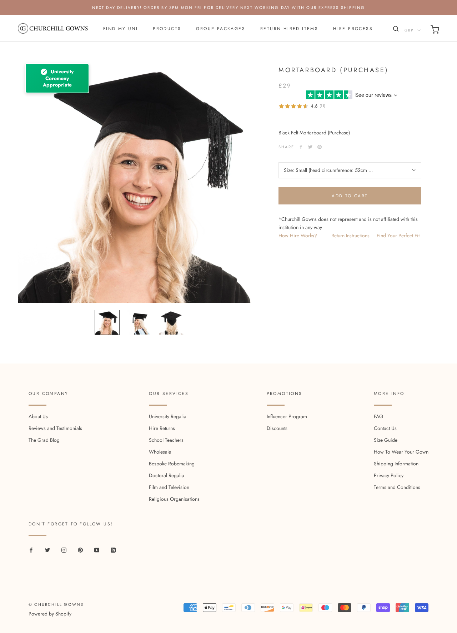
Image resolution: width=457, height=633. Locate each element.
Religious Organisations (174, 499)
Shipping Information (396, 463)
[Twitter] (310, 147)
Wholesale (160, 451)
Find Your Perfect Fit (398, 235)
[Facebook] (301, 147)
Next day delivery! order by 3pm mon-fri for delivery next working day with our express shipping (228, 7)
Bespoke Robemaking (172, 463)
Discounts (277, 428)
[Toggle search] (395, 30)
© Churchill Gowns (56, 604)
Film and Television (169, 487)
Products (167, 28)
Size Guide (385, 440)
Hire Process (353, 28)
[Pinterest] (319, 147)
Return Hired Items (289, 28)
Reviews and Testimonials (55, 428)
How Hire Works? (297, 235)
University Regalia (167, 416)
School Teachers (166, 440)
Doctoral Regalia (166, 475)
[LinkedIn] (113, 549)
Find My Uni (120, 28)
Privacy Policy (388, 475)
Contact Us (385, 428)
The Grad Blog (44, 440)
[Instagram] (63, 549)
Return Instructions (350, 235)
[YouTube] (96, 549)
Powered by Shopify (50, 613)
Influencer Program (287, 416)
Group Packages (220, 28)
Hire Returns (162, 428)
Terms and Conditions (397, 487)
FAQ (378, 416)
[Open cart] (435, 30)
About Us (38, 416)
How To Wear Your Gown (401, 451)
